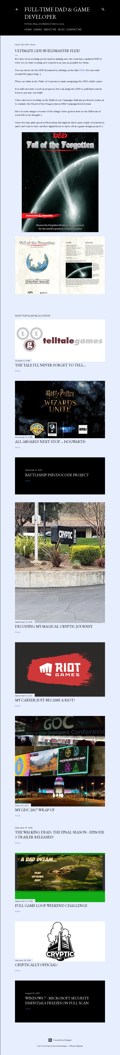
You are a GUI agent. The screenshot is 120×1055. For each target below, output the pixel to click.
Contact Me (74, 29)
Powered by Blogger (62, 1040)
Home (28, 29)
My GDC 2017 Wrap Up (35, 809)
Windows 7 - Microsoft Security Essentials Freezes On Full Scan (57, 1000)
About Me (50, 29)
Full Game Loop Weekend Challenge (51, 905)
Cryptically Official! (36, 964)
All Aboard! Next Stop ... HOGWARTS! (50, 441)
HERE (82, 70)
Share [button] (32, 44)
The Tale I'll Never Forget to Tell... (50, 365)
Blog (61, 29)
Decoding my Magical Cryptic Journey (53, 626)
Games (38, 29)
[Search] (103, 9)
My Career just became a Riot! (45, 700)
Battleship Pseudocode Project (57, 474)
